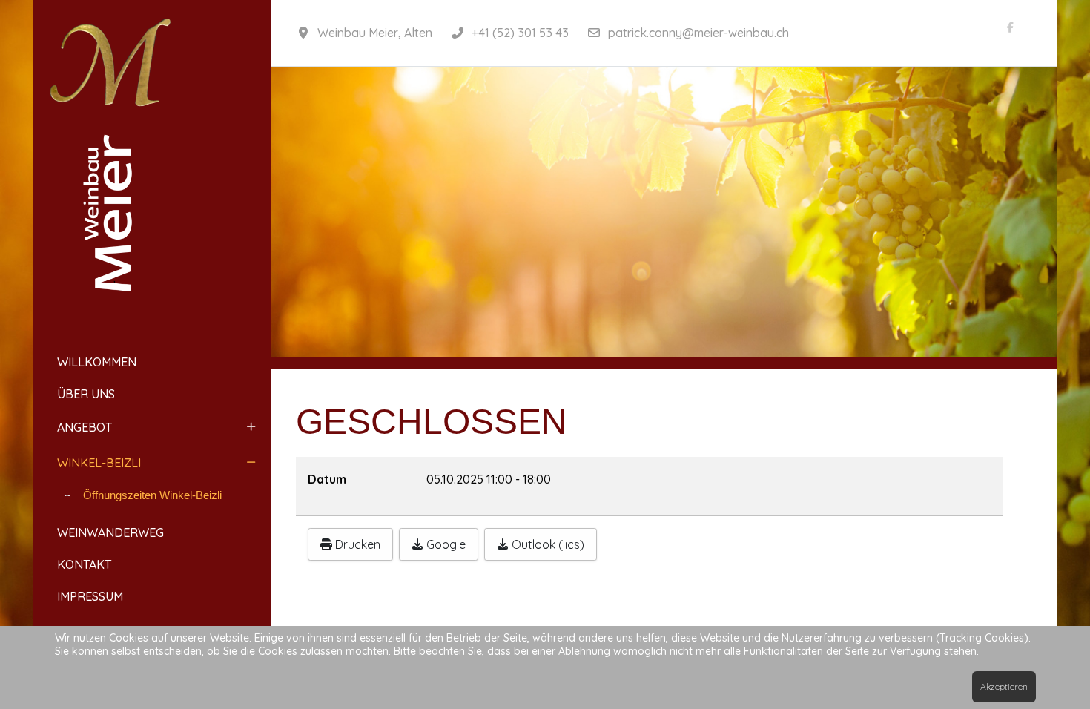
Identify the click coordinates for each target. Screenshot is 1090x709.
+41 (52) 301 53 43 (520, 32)
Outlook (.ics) (546, 544)
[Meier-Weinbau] (152, 163)
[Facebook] (1010, 27)
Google (444, 544)
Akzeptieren (1004, 686)
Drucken (356, 544)
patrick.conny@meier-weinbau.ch (698, 32)
